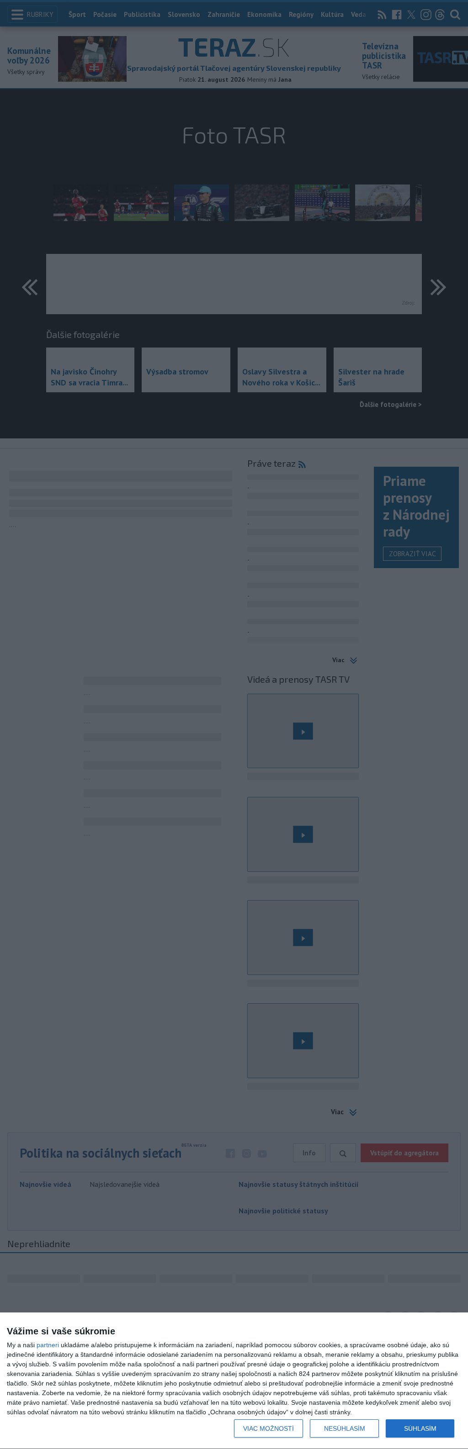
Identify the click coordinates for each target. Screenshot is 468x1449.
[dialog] (234, 1381)
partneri (48, 1345)
